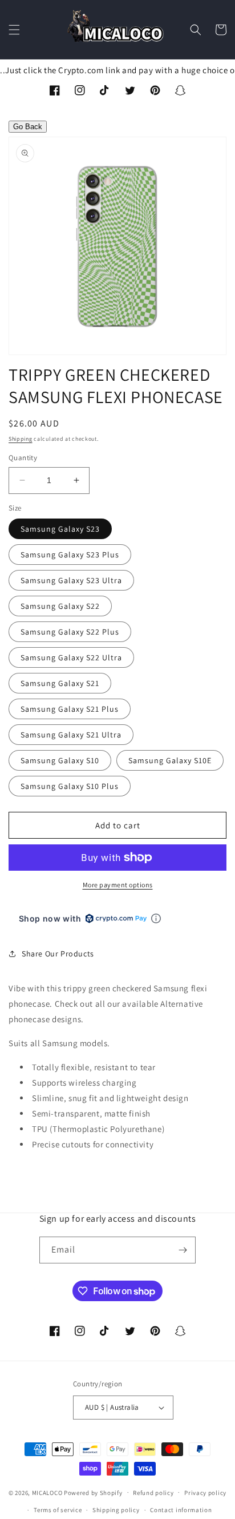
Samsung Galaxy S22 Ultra (71, 657)
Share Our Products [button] (58, 953)
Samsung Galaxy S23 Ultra (71, 580)
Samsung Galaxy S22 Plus (70, 632)
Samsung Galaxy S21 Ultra (71, 734)
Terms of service (58, 1510)
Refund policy (153, 1493)
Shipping (21, 438)
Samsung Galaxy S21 (60, 683)
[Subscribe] (182, 1250)
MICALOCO (47, 1492)
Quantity (23, 458)
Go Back (27, 126)
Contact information (181, 1510)
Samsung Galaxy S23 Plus (70, 554)
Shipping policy (116, 1510)
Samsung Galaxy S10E (170, 760)
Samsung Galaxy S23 (60, 529)
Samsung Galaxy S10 (60, 760)
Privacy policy (205, 1493)
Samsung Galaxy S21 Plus (70, 709)
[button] (14, 29)
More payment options (118, 884)
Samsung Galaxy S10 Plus (70, 786)
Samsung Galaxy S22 (60, 606)
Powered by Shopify (93, 1492)
